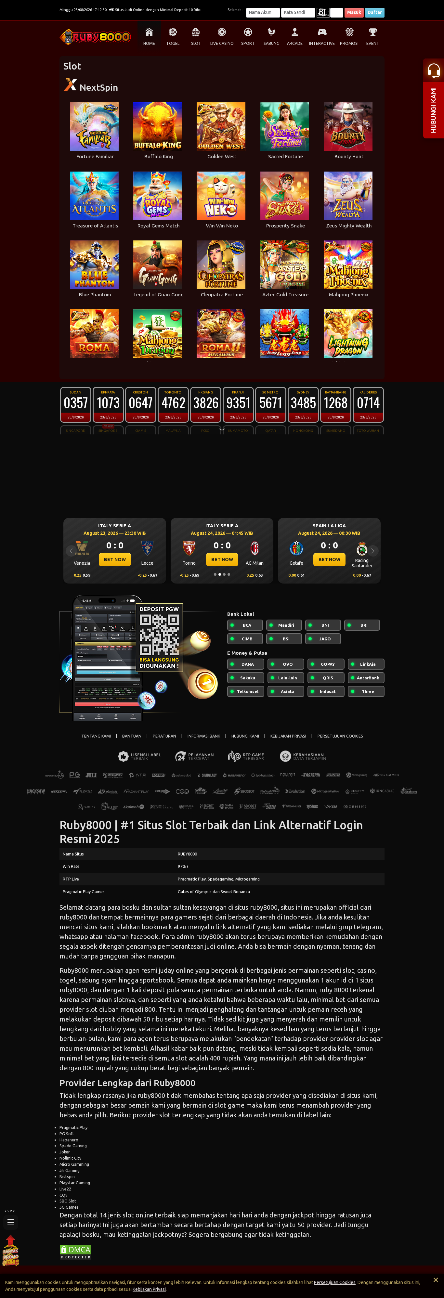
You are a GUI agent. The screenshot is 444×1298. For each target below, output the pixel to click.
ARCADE (295, 43)
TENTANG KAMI (96, 736)
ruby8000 (264, 907)
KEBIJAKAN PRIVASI (288, 736)
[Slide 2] (219, 574)
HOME (149, 43)
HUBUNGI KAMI (245, 736)
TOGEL (172, 43)
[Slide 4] (229, 574)
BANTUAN (131, 736)
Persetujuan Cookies (335, 1282)
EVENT (372, 43)
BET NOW (115, 559)
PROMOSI (349, 43)
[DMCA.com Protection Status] (75, 1251)
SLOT (196, 43)
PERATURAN (164, 736)
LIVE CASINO (222, 43)
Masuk (354, 12)
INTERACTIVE (322, 43)
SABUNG (272, 43)
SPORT (248, 43)
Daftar (375, 12)
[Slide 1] (215, 574)
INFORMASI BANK (204, 736)
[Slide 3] (224, 574)
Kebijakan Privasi (149, 1289)
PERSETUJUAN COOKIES (340, 736)
